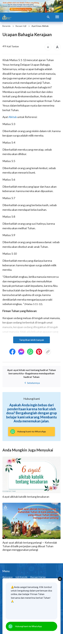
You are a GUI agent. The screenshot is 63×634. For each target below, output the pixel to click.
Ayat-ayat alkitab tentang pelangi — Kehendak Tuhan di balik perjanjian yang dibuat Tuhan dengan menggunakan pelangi (29, 546)
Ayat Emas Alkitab (40, 26)
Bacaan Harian (38, 577)
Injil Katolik (21, 577)
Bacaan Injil (21, 26)
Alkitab (12, 117)
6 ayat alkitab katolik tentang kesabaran (25, 496)
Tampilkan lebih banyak (31, 339)
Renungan (7, 577)
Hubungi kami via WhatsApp (28, 626)
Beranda (6, 26)
